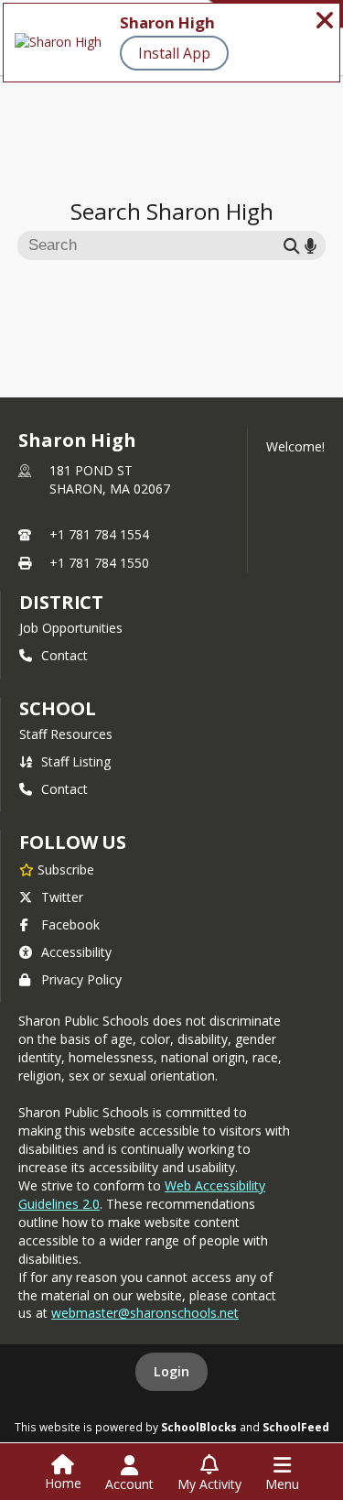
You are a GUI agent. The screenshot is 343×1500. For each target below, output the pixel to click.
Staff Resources (66, 734)
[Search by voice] (310, 245)
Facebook (70, 924)
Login (171, 1371)
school (57, 708)
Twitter (62, 897)
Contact (64, 655)
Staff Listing (76, 761)
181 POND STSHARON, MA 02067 (109, 479)
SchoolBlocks (199, 1426)
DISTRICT (61, 602)
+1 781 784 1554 (99, 534)
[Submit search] (292, 245)
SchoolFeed (296, 1426)
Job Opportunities (71, 627)
